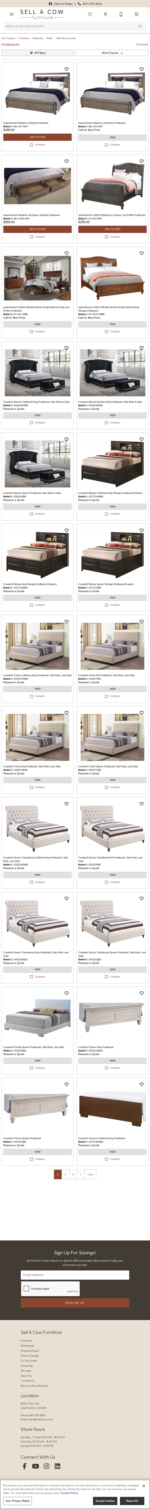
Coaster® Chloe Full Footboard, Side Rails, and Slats (106, 675)
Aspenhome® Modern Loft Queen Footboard (102, 123)
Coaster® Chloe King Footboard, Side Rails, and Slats (32, 766)
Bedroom (38, 38)
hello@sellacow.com (40, 1419)
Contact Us (28, 1380)
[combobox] (112, 53)
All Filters (40, 52)
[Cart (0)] (136, 14)
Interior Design (30, 1355)
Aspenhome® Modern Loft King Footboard (25, 123)
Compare (40, 144)
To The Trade (29, 1361)
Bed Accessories (66, 38)
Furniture (24, 38)
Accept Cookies (105, 1500)
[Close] (143, 1486)
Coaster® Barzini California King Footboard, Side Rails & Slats (36, 402)
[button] (11, 14)
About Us (26, 1376)
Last (90, 1174)
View (112, 137)
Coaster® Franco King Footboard (95, 1047)
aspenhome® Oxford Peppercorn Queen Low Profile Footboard (111, 215)
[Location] (105, 14)
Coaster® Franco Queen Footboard (22, 1138)
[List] (90, 14)
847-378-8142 (92, 4)
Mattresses (27, 1345)
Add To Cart (38, 137)
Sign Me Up (75, 1303)
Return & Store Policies (34, 1386)
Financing (27, 1365)
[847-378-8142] (121, 14)
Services (26, 1370)
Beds (50, 38)
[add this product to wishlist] (66, 69)
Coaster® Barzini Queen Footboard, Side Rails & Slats (32, 493)
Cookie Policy (69, 1493)
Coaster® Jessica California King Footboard (101, 1138)
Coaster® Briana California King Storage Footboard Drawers (110, 493)
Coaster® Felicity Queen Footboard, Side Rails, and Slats (33, 1047)
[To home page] (42, 14)
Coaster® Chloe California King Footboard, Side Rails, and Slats (37, 675)
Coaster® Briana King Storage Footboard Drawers (30, 584)
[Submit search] (140, 26)
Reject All (132, 1500)
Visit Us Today (63, 4)
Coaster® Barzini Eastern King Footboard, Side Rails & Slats (110, 402)
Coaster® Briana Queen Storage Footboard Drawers (106, 584)
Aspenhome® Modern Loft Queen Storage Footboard (31, 215)
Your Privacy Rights (17, 1500)
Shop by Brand (30, 1351)
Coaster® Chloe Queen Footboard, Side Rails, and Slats (108, 766)
